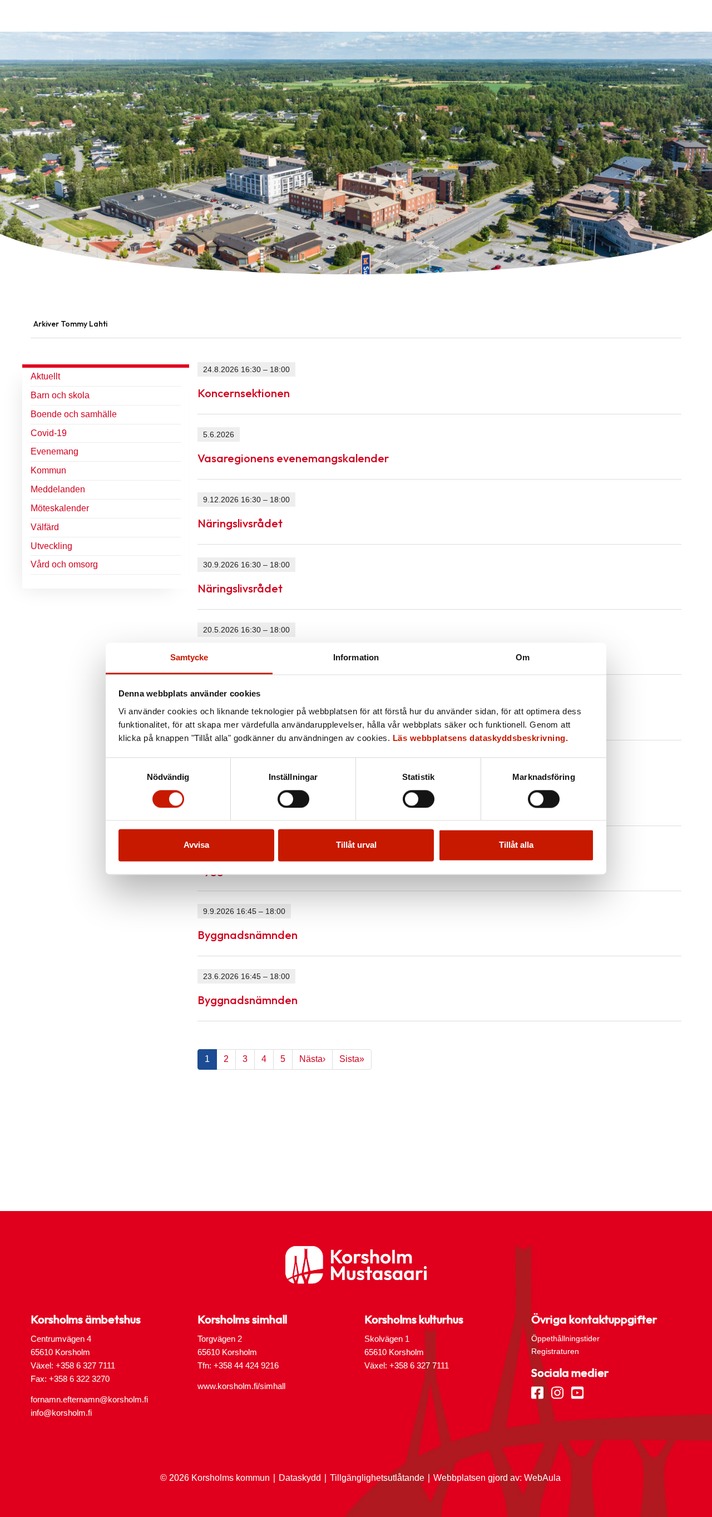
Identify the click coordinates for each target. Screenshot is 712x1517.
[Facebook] (537, 1392)
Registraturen (555, 1351)
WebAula (542, 1478)
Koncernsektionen (243, 393)
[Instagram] (557, 1392)
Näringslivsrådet (240, 523)
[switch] (293, 799)
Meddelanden (58, 489)
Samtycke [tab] (189, 657)
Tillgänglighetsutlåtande (377, 1478)
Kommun (48, 470)
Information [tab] (356, 657)
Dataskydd (300, 1478)
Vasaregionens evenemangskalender (293, 458)
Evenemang (54, 451)
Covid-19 (49, 433)
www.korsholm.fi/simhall (241, 1386)
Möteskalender (60, 508)
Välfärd (45, 527)
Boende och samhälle (74, 414)
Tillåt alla (516, 845)
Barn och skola (60, 395)
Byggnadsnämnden (247, 935)
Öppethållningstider (565, 1338)
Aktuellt (45, 376)
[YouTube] (577, 1392)
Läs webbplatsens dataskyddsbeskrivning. (480, 738)
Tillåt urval (356, 845)
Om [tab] (523, 657)
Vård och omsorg (64, 564)
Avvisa (196, 845)
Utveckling (51, 546)
